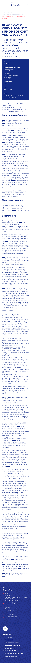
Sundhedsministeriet (12, 646)
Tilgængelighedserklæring (15, 654)
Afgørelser (10, 13)
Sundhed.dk (9, 640)
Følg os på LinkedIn (11, 623)
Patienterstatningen (13, 643)
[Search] (28, 5)
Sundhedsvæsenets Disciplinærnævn (12, 14)
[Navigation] (3, 5)
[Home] (15, 3)
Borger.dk (8, 637)
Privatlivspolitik (11, 657)
